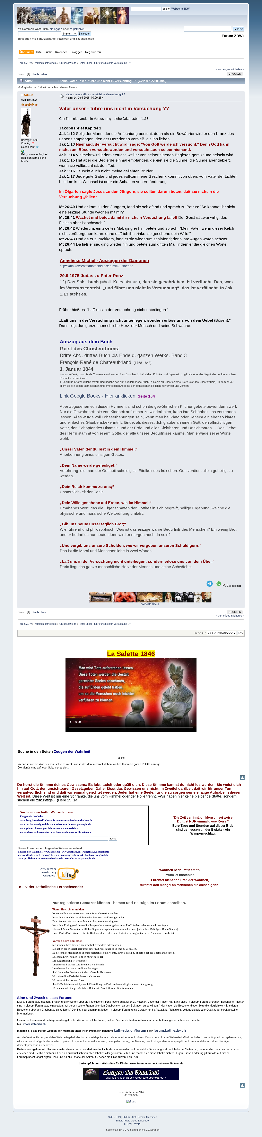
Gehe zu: (200, 633)
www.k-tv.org (48, 872)
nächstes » (237, 69)
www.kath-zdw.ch (150, 604)
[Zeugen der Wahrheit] (22, 151)
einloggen (56, 28)
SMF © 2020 (130, 1117)
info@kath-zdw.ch (34, 1024)
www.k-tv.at (49, 875)
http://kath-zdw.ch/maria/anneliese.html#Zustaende (96, 266)
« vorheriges (223, 69)
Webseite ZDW (180, 8)
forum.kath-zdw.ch (170, 1030)
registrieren (77, 28)
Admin (28, 95)
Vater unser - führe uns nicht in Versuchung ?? (95, 94)
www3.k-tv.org (48, 868)
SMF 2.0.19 (114, 1117)
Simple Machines (147, 1117)
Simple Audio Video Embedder (132, 1120)
